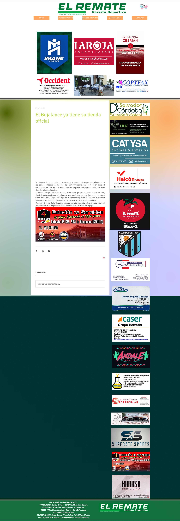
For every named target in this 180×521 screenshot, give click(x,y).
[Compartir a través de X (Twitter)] (43, 251)
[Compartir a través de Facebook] (37, 251)
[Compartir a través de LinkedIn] (49, 251)
